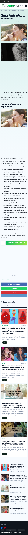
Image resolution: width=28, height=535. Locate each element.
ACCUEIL (3, 530)
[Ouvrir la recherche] (23, 6)
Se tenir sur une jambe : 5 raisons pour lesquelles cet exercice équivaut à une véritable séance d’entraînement (13, 330)
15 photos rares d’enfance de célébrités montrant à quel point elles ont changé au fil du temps (13, 367)
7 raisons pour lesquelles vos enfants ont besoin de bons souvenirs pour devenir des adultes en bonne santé (17, 508)
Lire (4, 342)
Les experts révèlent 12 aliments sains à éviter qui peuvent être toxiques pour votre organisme (13, 443)
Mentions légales (21, 530)
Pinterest (14, 292)
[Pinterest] (2, 1)
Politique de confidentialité (6, 532)
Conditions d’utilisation (11, 530)
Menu (26, 5)
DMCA (15, 532)
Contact (19, 532)
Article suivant (23, 280)
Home (2, 10)
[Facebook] (1, 1)
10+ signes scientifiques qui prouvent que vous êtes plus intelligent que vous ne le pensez (13, 405)
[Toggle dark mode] (18, 6)
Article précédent (5, 280)
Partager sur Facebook (14, 284)
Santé (5, 10)
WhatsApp (14, 288)
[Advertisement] (14, 76)
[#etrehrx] (21, 5)
